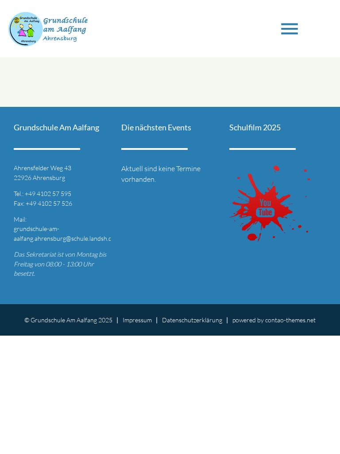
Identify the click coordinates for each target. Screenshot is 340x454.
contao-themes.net (290, 320)
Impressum (137, 320)
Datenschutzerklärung (192, 320)
